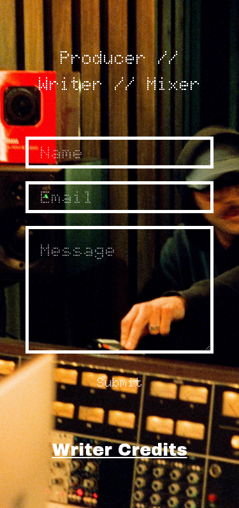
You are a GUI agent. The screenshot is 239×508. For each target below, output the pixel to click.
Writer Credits (119, 449)
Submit (120, 382)
